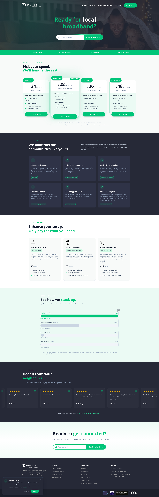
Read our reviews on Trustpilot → (89, 414)
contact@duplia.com (119, 471)
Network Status (56, 477)
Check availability (93, 37)
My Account (130, 5)
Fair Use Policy (85, 477)
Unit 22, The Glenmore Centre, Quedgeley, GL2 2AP (122, 475)
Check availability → (96, 447)
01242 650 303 (117, 468)
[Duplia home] (32, 5)
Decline (26, 491)
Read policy (27, 487)
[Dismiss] (41, 480)
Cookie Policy (85, 474)
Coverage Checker (57, 474)
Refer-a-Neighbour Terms (89, 483)
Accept (35, 491)
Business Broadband (105, 5)
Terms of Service (86, 480)
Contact (118, 5)
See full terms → (105, 125)
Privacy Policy (85, 471)
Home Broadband (88, 5)
